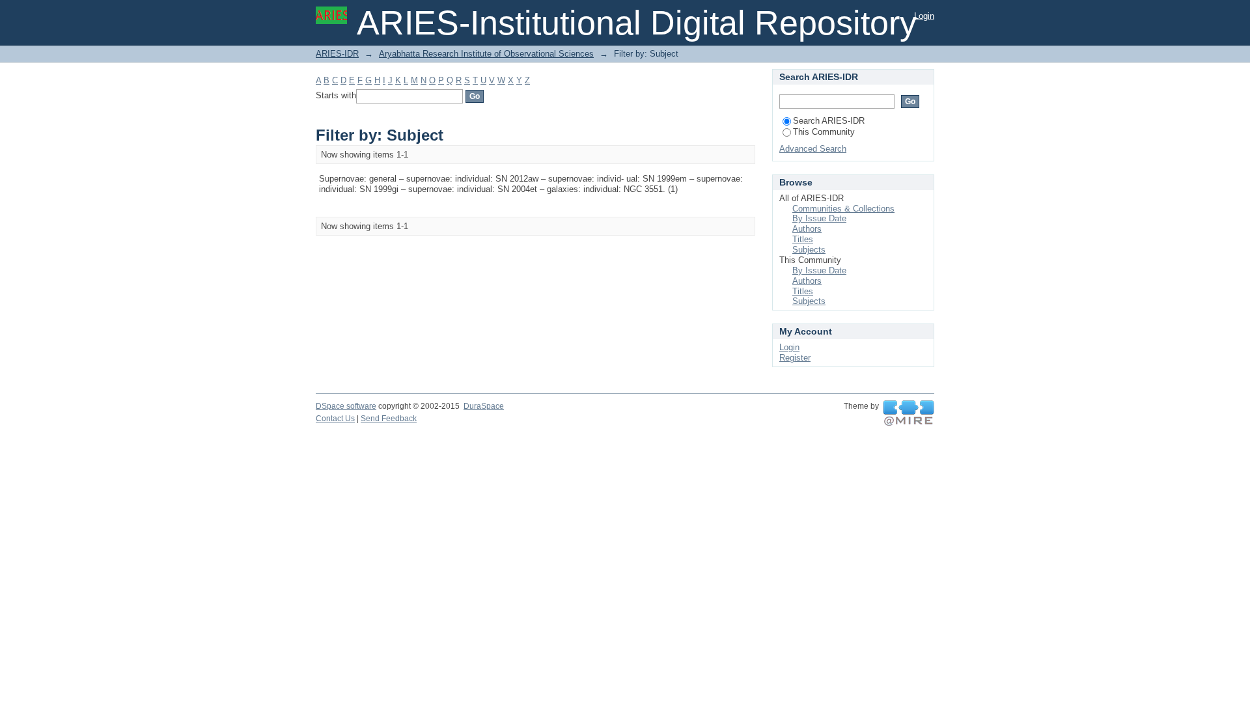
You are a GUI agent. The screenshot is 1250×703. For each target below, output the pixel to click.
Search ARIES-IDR (829, 121)
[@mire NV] (908, 413)
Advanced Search (812, 149)
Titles (802, 239)
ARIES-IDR (337, 54)
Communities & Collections (843, 209)
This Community (824, 132)
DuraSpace (484, 406)
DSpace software (346, 406)
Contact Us (335, 418)
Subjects (809, 250)
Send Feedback (389, 418)
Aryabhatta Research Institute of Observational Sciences (486, 54)
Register (795, 358)
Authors (807, 229)
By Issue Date (819, 218)
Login (924, 16)
